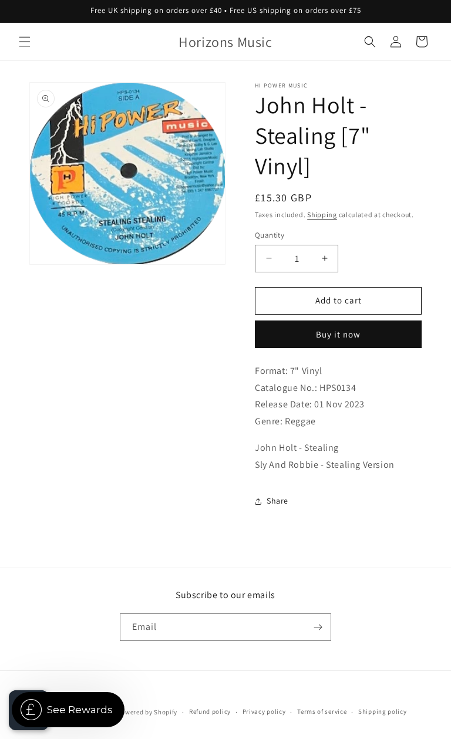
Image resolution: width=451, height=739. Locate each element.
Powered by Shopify (147, 712)
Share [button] (277, 500)
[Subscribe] (318, 627)
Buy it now (338, 334)
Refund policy (210, 711)
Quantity (269, 235)
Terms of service (321, 711)
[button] (25, 42)
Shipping (322, 214)
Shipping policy (382, 711)
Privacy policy (264, 711)
